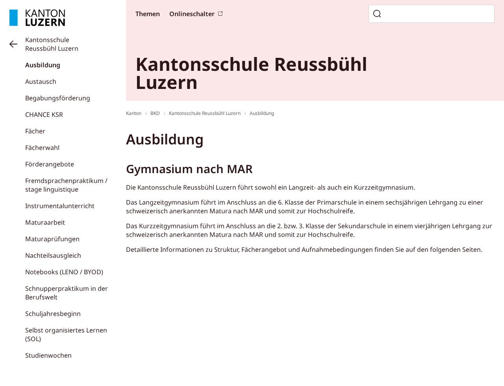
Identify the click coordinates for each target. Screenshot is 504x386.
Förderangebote (49, 164)
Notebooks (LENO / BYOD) (64, 272)
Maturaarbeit (45, 222)
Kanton (133, 113)
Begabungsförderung (57, 98)
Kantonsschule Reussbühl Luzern (51, 44)
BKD (155, 113)
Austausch (40, 81)
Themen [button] (147, 13)
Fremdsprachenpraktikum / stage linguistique (66, 185)
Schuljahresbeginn (53, 313)
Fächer (35, 131)
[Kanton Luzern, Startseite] (37, 17)
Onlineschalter (192, 13)
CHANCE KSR (44, 114)
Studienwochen (48, 355)
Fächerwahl (42, 147)
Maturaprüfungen (52, 239)
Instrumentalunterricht (59, 205)
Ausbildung (42, 65)
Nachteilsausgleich (53, 255)
